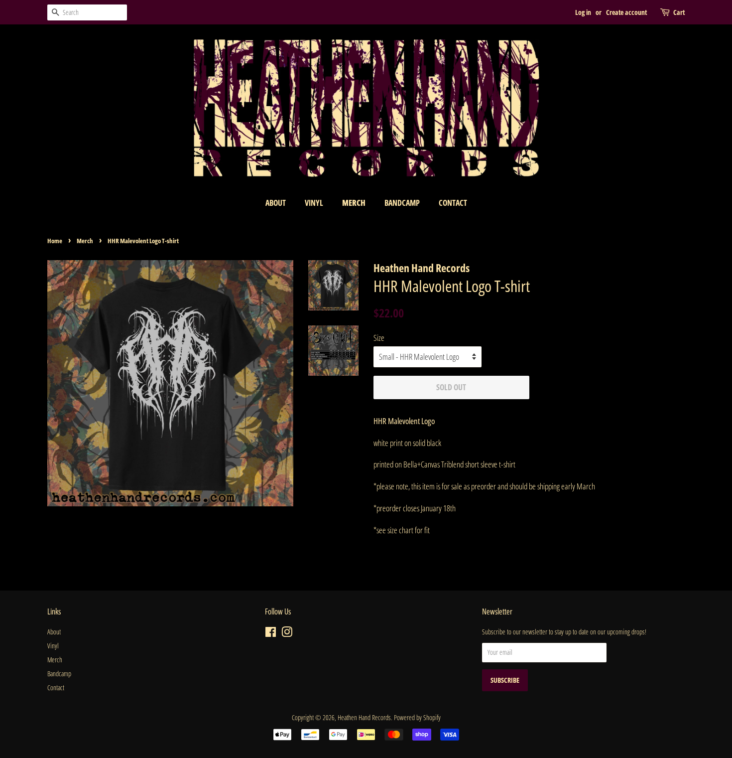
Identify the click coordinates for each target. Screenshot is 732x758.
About (275, 202)
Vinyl (314, 202)
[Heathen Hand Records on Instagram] (286, 633)
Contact (453, 202)
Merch (354, 202)
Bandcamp (402, 202)
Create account (626, 12)
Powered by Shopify (417, 717)
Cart (679, 12)
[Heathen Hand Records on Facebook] (270, 633)
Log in (583, 12)
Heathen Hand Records (364, 717)
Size (378, 337)
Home (54, 240)
